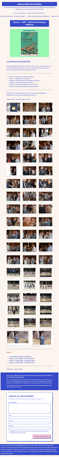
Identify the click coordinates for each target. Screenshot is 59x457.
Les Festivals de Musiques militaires (20, 356)
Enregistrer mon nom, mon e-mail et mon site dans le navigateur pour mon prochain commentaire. (29, 432)
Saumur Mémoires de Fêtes (30, 4)
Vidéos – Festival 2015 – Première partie (21, 358)
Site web (11, 426)
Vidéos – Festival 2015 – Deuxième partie (22, 360)
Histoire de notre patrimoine (16, 377)
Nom (10, 415)
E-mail (11, 420)
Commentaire (13, 402)
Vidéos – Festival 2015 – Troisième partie (21, 362)
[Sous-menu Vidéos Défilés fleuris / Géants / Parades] (25, 16)
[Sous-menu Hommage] (25, 13)
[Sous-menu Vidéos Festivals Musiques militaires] (49, 16)
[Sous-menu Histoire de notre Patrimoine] (45, 13)
